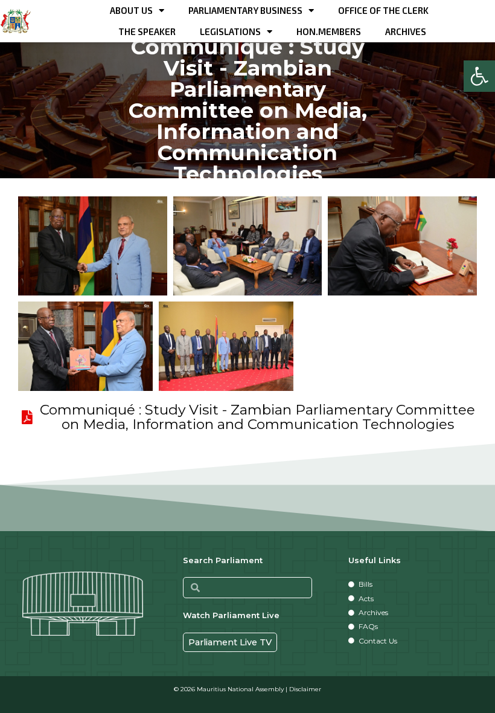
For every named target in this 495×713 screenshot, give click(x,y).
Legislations (230, 31)
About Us (131, 10)
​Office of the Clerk (383, 10)
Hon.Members (328, 31)
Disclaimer (305, 689)
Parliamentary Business (245, 10)
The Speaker (147, 31)
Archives (405, 31)
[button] (479, 76)
